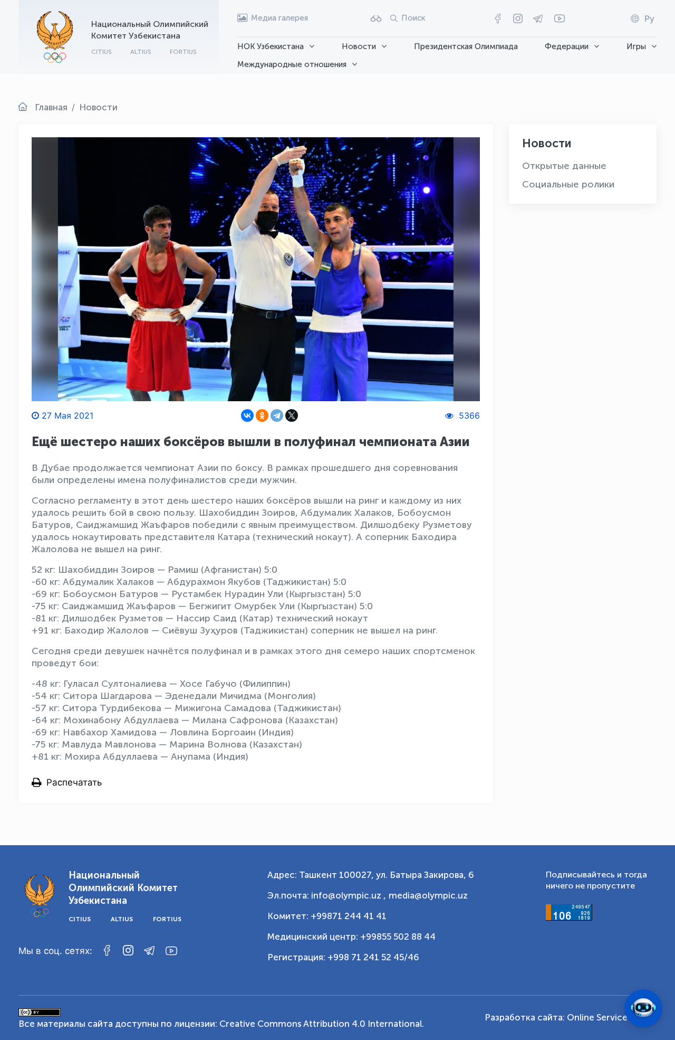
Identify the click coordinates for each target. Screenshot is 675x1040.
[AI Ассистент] (643, 1008)
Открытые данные (564, 166)
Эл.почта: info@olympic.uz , (326, 895)
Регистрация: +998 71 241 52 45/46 (343, 957)
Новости (359, 46)
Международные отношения (291, 64)
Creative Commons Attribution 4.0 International (320, 1023)
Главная (51, 107)
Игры (636, 46)
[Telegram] (277, 415)
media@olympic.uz (428, 895)
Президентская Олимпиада (466, 46)
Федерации (567, 46)
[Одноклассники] (262, 415)
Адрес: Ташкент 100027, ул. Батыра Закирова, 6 (370, 874)
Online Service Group (612, 1017)
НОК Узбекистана (270, 46)
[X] (291, 415)
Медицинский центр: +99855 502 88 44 (351, 936)
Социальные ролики (568, 184)
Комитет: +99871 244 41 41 (327, 916)
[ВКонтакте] (247, 415)
